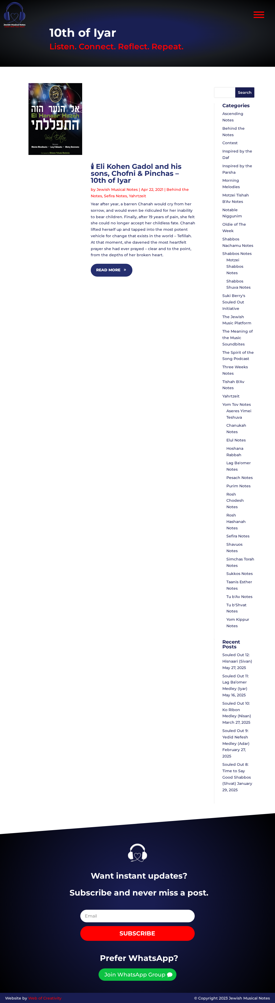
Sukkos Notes (239, 573)
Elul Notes (236, 440)
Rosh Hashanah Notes (236, 521)
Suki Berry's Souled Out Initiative (233, 302)
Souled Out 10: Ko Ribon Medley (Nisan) (236, 710)
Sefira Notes (115, 196)
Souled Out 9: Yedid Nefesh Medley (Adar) (235, 737)
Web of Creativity (44, 998)
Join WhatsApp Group (134, 974)
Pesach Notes (239, 477)
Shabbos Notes (237, 253)
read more (108, 270)
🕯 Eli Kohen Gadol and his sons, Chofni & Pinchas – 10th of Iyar (136, 173)
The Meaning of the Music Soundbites (237, 338)
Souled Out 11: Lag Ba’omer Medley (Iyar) (235, 682)
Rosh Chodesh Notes (235, 501)
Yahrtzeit (137, 196)
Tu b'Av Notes (239, 596)
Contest (230, 142)
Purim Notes (238, 486)
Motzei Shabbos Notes (234, 266)
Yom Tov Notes (236, 404)
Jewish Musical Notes (117, 189)
